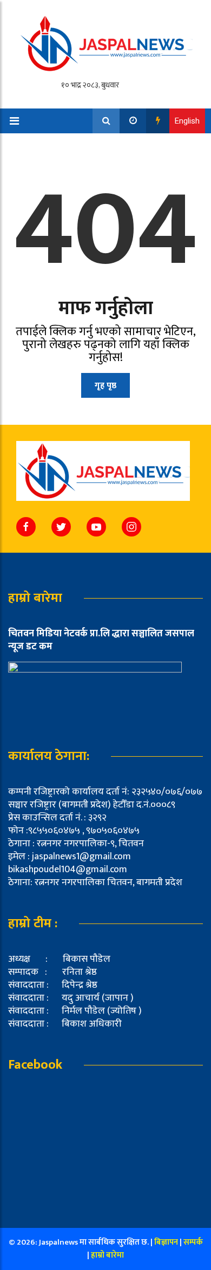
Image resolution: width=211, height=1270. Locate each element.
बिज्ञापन (166, 1242)
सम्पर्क (193, 1242)
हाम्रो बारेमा (107, 1255)
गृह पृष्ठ (105, 385)
